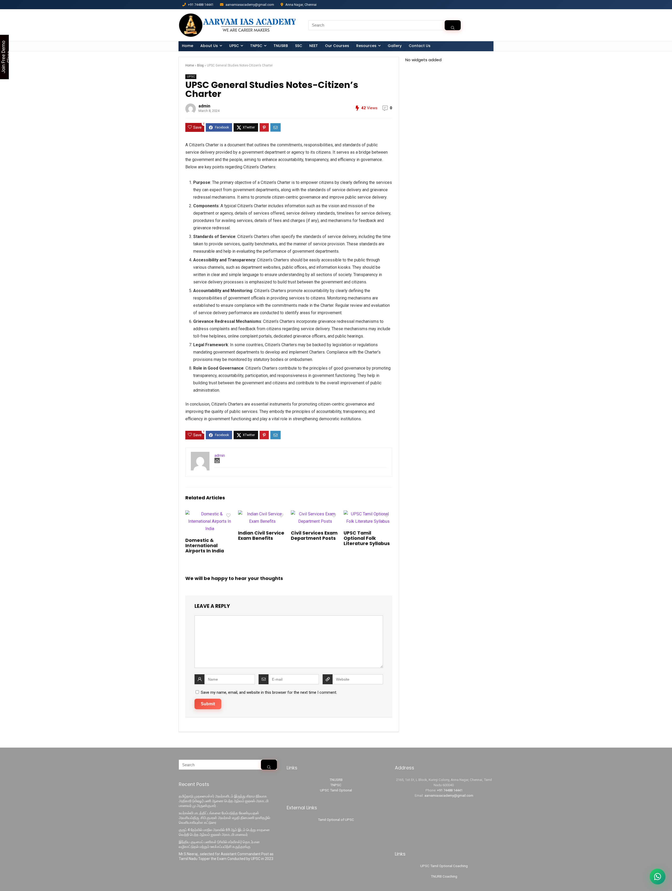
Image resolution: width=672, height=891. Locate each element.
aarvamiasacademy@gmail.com (448, 795)
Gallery (395, 45)
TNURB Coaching (444, 876)
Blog (200, 65)
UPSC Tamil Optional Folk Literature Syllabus (367, 538)
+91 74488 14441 (450, 790)
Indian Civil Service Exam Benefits (261, 535)
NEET (313, 45)
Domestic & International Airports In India (204, 545)
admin (204, 105)
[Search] (453, 25)
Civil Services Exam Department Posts (314, 535)
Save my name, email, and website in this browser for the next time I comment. (269, 692)
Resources (366, 45)
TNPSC (336, 785)
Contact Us (419, 45)
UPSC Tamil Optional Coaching (444, 866)
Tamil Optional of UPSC (336, 820)
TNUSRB (281, 45)
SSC (298, 45)
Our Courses (337, 45)
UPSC (234, 45)
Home (187, 45)
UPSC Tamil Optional (336, 790)
